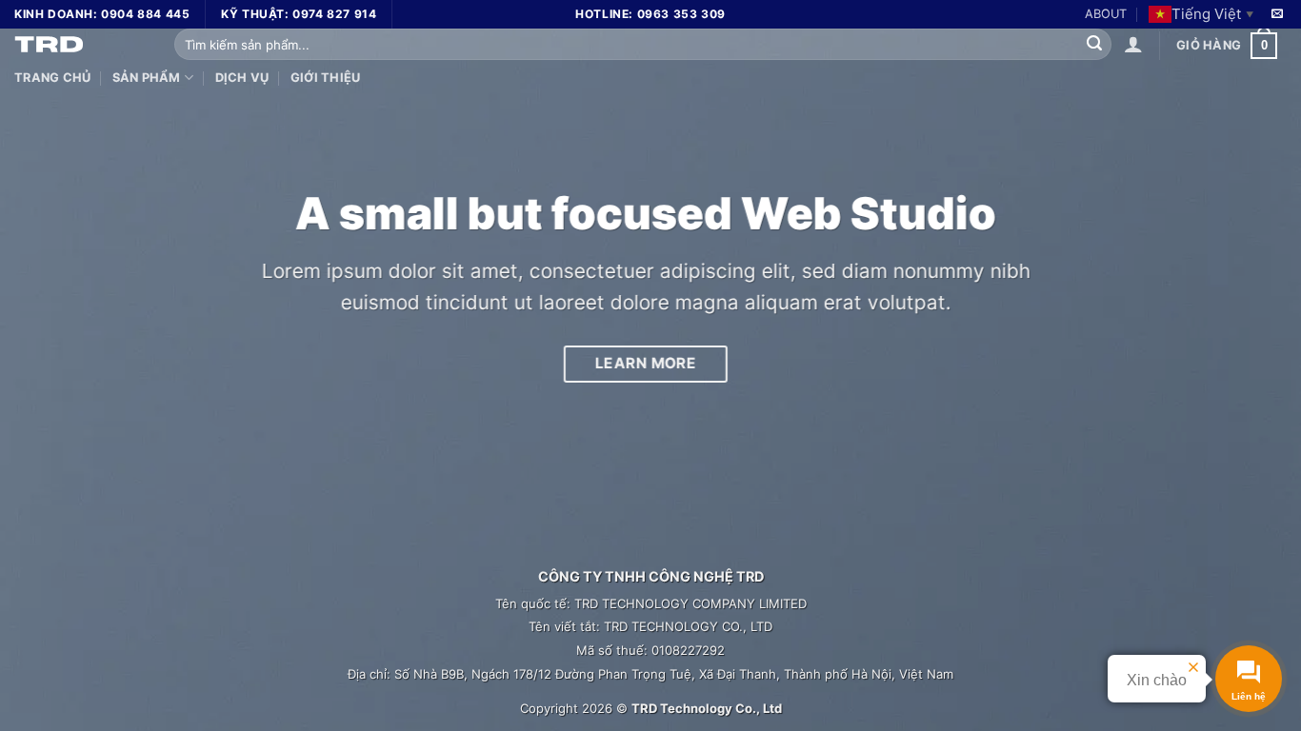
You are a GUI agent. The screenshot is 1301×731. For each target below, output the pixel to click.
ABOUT (1106, 14)
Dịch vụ (242, 77)
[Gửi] (1094, 45)
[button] (1132, 43)
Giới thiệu (325, 77)
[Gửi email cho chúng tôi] (1277, 14)
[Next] (1250, 365)
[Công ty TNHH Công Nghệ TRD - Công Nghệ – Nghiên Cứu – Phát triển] (80, 43)
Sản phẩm (146, 77)
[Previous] (50, 365)
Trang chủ (52, 77)
